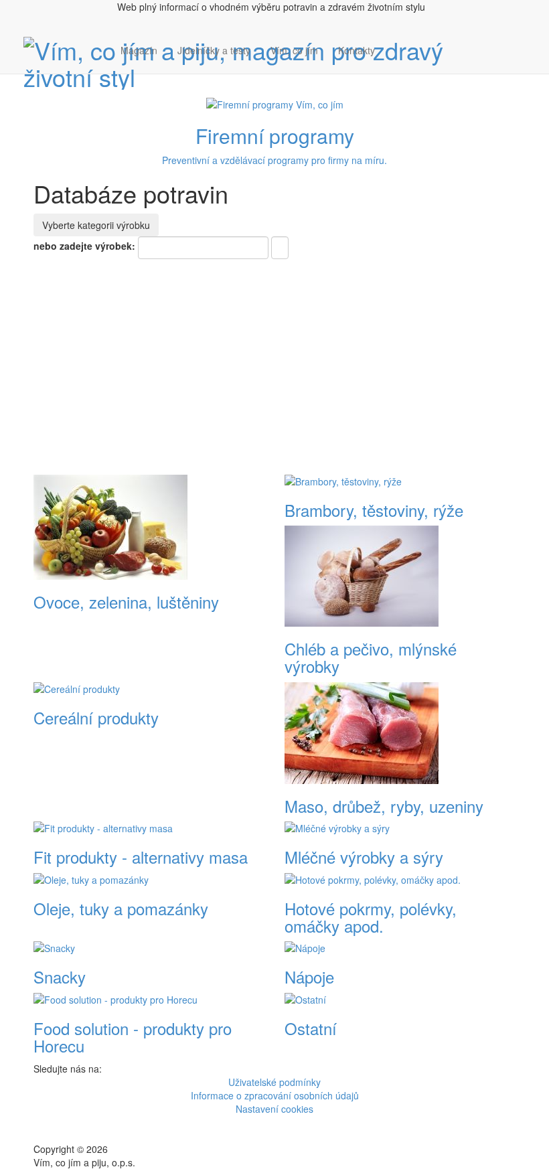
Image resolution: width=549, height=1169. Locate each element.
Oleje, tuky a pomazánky (120, 908)
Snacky (59, 976)
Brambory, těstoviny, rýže (374, 510)
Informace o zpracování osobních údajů (275, 1095)
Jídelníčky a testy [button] (213, 50)
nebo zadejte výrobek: (84, 245)
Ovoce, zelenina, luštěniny (126, 601)
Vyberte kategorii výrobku (96, 225)
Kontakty (356, 50)
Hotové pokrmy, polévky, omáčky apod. (371, 917)
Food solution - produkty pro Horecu (132, 1036)
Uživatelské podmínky (274, 1082)
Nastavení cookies (274, 1108)
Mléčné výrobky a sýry (364, 856)
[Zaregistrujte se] (395, 43)
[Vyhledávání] (395, 64)
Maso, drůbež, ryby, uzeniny (384, 805)
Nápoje (309, 976)
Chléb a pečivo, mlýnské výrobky (371, 657)
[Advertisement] (274, 359)
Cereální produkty (96, 717)
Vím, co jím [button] (294, 50)
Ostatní (311, 1028)
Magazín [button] (139, 50)
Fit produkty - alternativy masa (140, 856)
